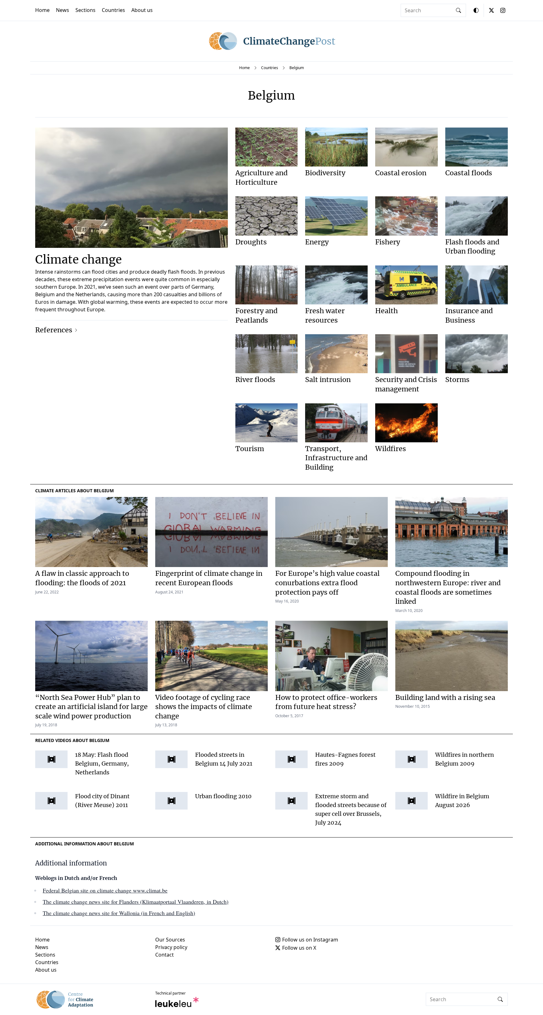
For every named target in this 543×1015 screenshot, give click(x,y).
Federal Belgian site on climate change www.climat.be (105, 890)
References (53, 330)
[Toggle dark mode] (476, 10)
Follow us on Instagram (310, 939)
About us (142, 10)
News (62, 10)
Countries (113, 10)
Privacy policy (171, 947)
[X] (491, 10)
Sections (85, 10)
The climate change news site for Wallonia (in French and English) (119, 913)
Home (42, 10)
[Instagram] (503, 10)
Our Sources (170, 939)
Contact (164, 954)
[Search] (458, 10)
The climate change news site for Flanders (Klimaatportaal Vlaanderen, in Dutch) (135, 901)
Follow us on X (299, 947)
